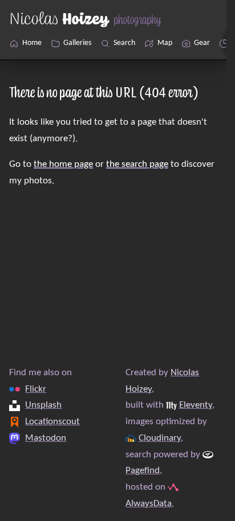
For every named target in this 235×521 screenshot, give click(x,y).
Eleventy (195, 405)
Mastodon (45, 437)
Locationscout (52, 421)
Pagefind (142, 470)
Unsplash (43, 405)
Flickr (35, 388)
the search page (137, 164)
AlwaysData (148, 503)
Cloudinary (160, 437)
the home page (63, 164)
